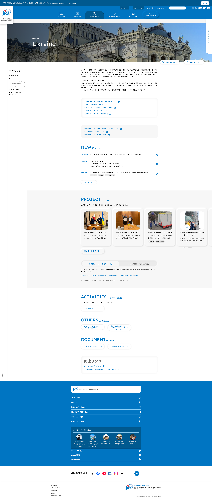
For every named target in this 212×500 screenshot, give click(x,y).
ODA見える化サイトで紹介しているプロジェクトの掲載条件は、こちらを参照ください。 (105, 280)
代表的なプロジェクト (15, 75)
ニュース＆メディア (15, 79)
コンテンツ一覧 (138, 8)
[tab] (193, 8)
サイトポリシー (54, 485)
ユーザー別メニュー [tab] (85, 430)
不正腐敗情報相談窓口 (56, 495)
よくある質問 (150, 8)
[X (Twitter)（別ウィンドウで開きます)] (92, 473)
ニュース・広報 (77, 416)
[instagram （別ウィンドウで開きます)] (116, 473)
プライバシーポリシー (34, 3)
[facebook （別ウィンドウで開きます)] (98, 473)
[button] (170, 62)
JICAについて (76, 397)
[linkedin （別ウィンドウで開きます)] (110, 473)
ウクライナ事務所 (14, 89)
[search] (177, 8)
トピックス (13, 86)
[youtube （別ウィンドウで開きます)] (104, 473)
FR (205, 8)
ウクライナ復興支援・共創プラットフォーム (15, 94)
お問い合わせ (160, 8)
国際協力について (77, 421)
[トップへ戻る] (136, 473)
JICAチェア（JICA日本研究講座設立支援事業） (16, 82)
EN (201, 8)
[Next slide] (187, 227)
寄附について (124, 8)
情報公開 (53, 493)
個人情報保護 (54, 490)
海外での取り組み (78, 407)
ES (209, 8)
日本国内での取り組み (79, 412)
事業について (76, 402)
